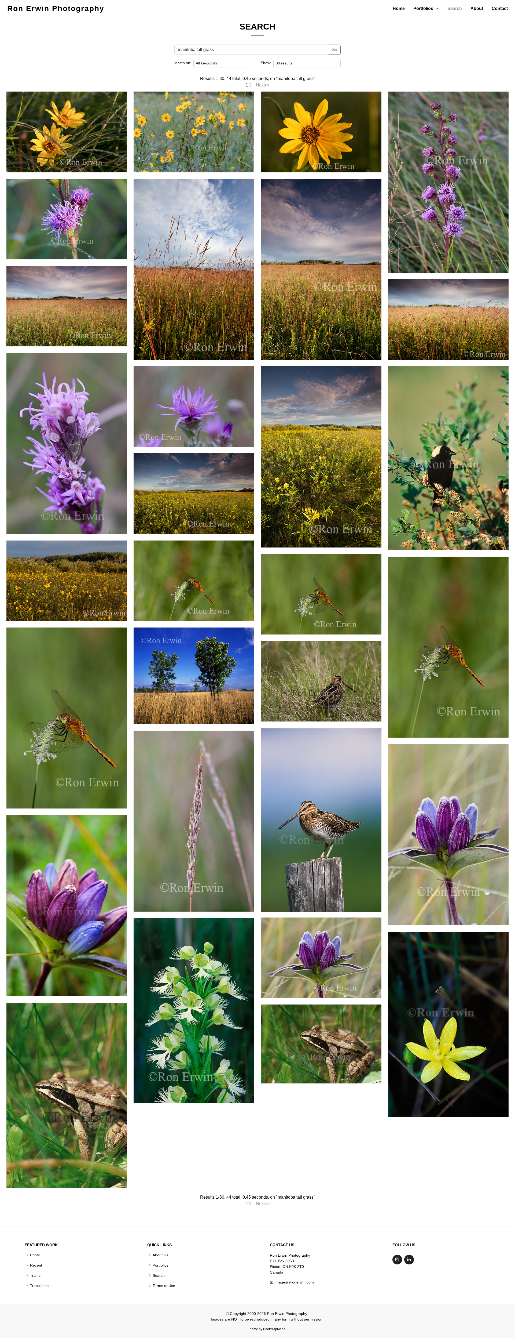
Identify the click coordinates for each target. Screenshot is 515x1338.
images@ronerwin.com (294, 1282)
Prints (35, 1255)
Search (454, 8)
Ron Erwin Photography (55, 8)
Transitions (39, 1286)
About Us (160, 1255)
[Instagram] (397, 1259)
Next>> (263, 85)
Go (334, 49)
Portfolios (160, 1265)
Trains (35, 1275)
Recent (36, 1265)
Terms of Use (164, 1286)
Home (399, 8)
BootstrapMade (274, 1329)
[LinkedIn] (409, 1259)
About (476, 8)
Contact (500, 8)
